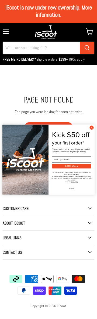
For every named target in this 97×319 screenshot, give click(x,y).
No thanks (71, 188)
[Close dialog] (91, 128)
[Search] (87, 48)
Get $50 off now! (71, 166)
